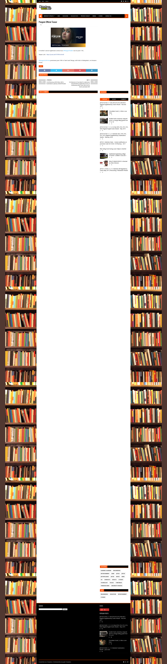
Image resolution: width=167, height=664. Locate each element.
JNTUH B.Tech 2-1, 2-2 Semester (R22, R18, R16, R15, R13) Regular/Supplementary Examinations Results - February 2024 (113, 135)
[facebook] (121, 1)
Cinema (94, 16)
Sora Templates (48, 662)
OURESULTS (107, 579)
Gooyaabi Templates (66, 662)
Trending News (105, 585)
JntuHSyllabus (105, 576)
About (43, 1)
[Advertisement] (96, 8)
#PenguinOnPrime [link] (44, 60)
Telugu (112, 582)
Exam (113, 573)
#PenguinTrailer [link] (68, 50)
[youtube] (126, 1)
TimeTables (119, 582)
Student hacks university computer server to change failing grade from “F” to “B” (118, 120)
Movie (118, 576)
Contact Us (108, 16)
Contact (46, 1)
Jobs (58, 16)
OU (101, 579)
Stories (101, 16)
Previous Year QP (85, 16)
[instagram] (127, 1)
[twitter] (123, 1)
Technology (104, 582)
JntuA (117, 573)
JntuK (112, 576)
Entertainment (105, 573)
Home (40, 1)
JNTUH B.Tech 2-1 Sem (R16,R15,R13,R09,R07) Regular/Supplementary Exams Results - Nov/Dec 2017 (113, 104)
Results (114, 579)
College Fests (74, 16)
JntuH (123, 573)
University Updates (49, 16)
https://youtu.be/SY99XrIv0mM (55, 54)
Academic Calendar (106, 570)
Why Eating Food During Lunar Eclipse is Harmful (113, 149)
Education (65, 16)
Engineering (116, 570)
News (123, 576)
